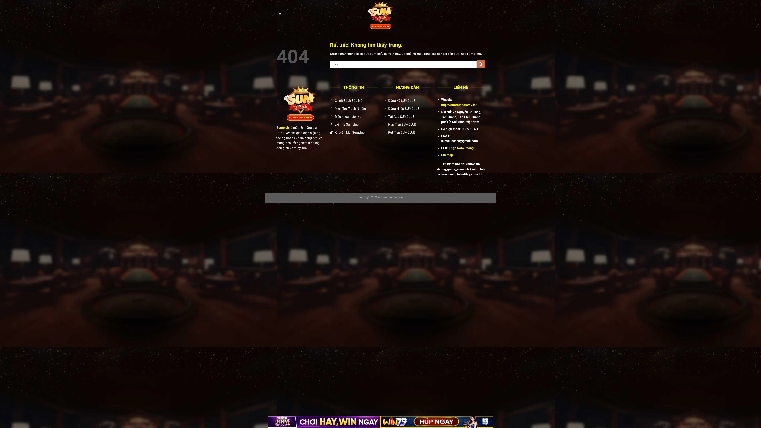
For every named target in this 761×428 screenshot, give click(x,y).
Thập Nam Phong (461, 148)
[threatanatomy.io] (380, 15)
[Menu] (280, 15)
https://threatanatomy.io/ (459, 105)
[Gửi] (481, 64)
